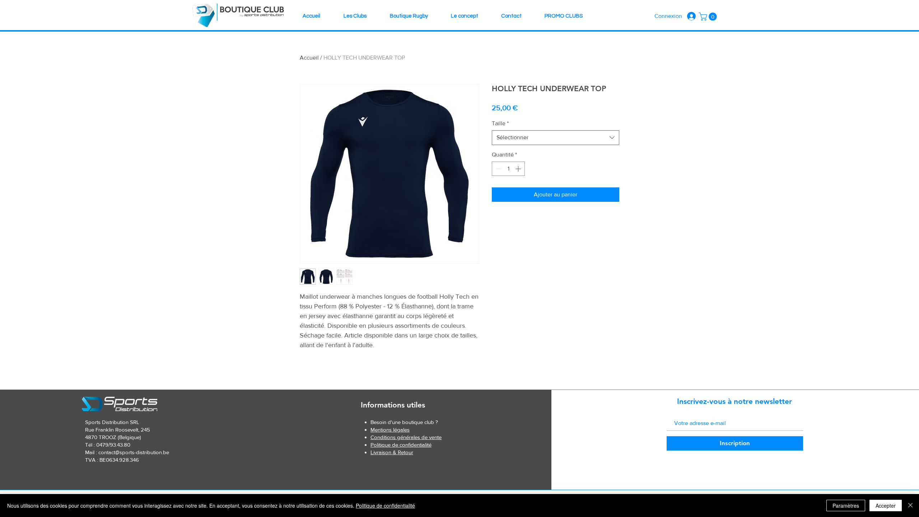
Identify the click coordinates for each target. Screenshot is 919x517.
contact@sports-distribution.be (133, 452)
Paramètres (845, 505)
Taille (500, 123)
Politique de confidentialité (385, 505)
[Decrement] (498, 169)
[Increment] (519, 169)
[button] (709, 16)
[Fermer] (910, 505)
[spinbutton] (508, 169)
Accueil (309, 58)
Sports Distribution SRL (112, 422)
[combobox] (555, 137)
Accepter (886, 505)
